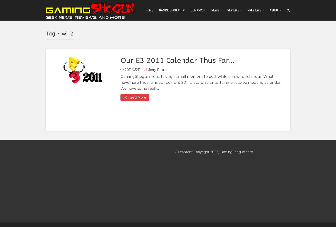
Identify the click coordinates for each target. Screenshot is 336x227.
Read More (137, 97)
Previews (254, 10)
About (273, 10)
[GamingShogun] (91, 10)
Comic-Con (198, 10)
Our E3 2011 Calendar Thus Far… (177, 60)
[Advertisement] (103, 181)
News (215, 10)
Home (149, 10)
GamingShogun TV (172, 10)
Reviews (233, 10)
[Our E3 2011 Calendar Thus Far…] (83, 70)
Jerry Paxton (158, 70)
